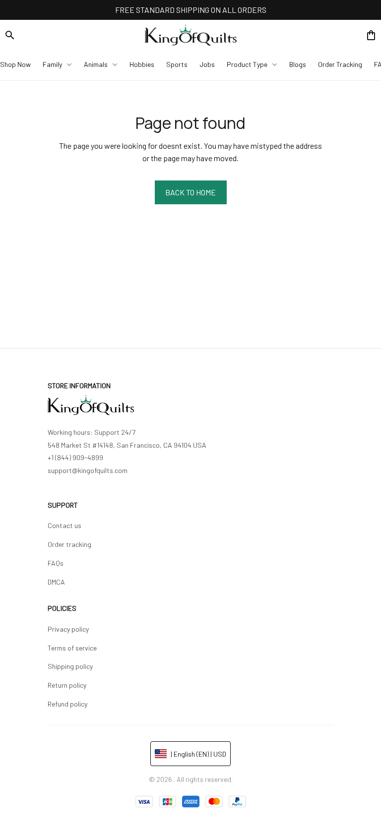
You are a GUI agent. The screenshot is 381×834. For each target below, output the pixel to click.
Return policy (67, 685)
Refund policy (67, 704)
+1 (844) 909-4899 (75, 457)
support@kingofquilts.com (87, 470)
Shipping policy (70, 666)
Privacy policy (68, 629)
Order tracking (69, 544)
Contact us (64, 525)
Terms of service (72, 648)
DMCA (56, 582)
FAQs (56, 563)
